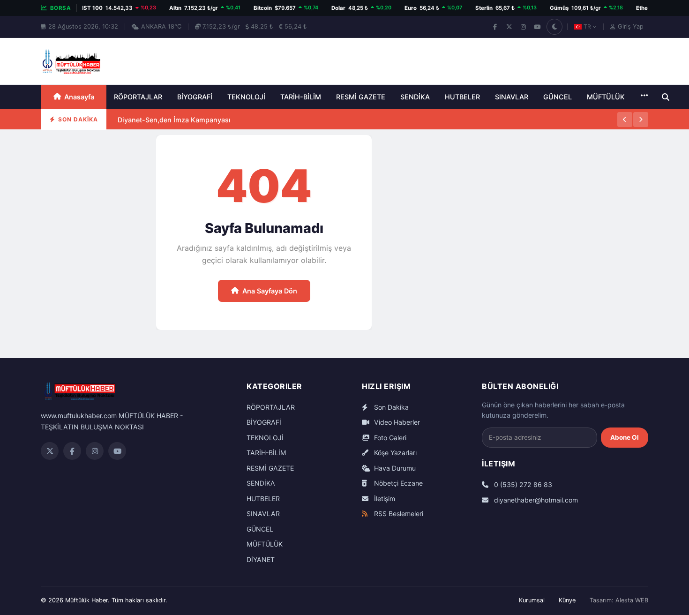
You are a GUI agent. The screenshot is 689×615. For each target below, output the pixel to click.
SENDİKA (415, 97)
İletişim (383, 498)
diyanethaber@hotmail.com (535, 500)
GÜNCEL (557, 97)
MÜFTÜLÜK (606, 97)
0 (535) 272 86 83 (522, 484)
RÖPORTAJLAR (138, 97)
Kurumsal (532, 600)
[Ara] (665, 97)
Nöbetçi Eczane (397, 483)
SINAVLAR (511, 97)
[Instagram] (523, 26)
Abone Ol (624, 437)
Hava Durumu (394, 468)
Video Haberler (396, 422)
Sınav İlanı (134, 129)
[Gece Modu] (554, 27)
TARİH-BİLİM (300, 97)
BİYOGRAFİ (194, 97)
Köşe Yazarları (394, 453)
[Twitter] (50, 451)
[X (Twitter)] (509, 26)
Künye (567, 600)
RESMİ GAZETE (360, 97)
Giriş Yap (631, 26)
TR (587, 26)
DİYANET (261, 559)
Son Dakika (390, 407)
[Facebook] (495, 26)
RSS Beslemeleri (397, 514)
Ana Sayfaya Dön (269, 291)
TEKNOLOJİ (246, 97)
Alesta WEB (631, 600)
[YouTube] (537, 26)
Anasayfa (79, 97)
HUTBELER (462, 97)
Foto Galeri (389, 438)
